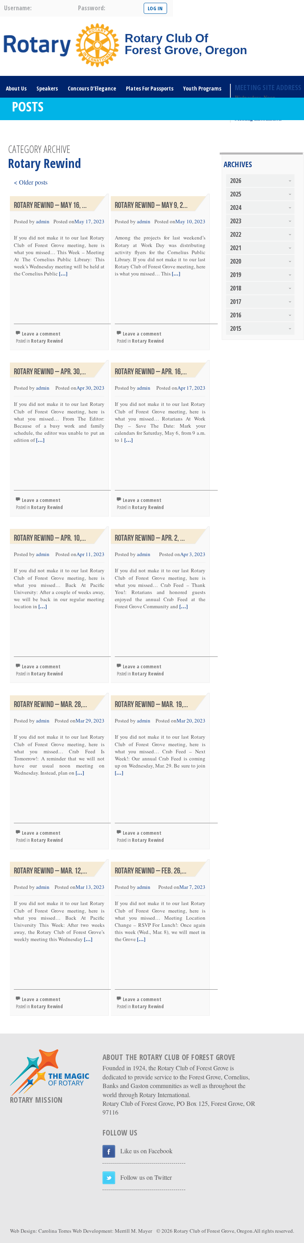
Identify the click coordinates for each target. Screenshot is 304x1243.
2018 (235, 288)
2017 (235, 301)
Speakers (47, 88)
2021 (235, 247)
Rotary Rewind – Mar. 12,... (50, 871)
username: (18, 8)
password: (91, 8)
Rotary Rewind (47, 340)
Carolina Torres (54, 1230)
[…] (62, 273)
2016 (235, 315)
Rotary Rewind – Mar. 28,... (50, 704)
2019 (235, 274)
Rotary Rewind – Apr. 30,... (50, 372)
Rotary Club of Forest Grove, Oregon (213, 1230)
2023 (235, 221)
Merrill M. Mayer (133, 1230)
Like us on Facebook (146, 1151)
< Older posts (31, 182)
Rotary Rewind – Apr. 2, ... (150, 538)
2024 (235, 207)
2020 (235, 261)
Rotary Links (20, 132)
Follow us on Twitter (146, 1177)
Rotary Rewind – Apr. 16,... (151, 372)
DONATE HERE (60, 132)
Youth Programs (202, 88)
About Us (16, 88)
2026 (235, 180)
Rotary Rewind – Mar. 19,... (151, 704)
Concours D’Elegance (92, 88)
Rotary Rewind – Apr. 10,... (50, 538)
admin (42, 221)
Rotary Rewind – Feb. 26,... (150, 871)
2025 (235, 194)
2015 (235, 328)
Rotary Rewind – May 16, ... (50, 205)
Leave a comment (41, 333)
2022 (235, 234)
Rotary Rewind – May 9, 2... (151, 205)
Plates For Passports (149, 88)
